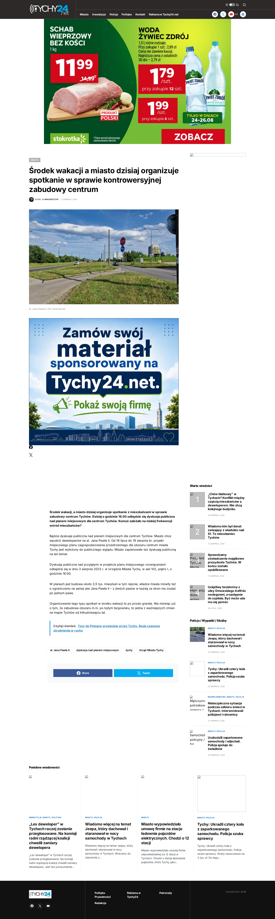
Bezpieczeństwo (217, 697)
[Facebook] (215, 14)
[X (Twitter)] (223, 14)
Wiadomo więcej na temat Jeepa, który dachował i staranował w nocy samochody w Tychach (226, 640)
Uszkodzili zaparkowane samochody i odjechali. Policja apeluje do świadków (225, 743)
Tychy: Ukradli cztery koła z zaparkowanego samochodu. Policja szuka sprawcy (226, 674)
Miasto (35, 160)
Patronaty (165, 892)
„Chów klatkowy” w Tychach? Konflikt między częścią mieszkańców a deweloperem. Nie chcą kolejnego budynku (226, 501)
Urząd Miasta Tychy (151, 650)
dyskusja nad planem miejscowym (97, 650)
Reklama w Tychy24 (134, 894)
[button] (232, 5)
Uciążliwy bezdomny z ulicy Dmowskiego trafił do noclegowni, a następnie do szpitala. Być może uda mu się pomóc (227, 594)
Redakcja (100, 903)
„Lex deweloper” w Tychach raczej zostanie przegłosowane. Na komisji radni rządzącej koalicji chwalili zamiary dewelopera (53, 836)
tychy (129, 650)
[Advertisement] (113, 471)
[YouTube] (48, 906)
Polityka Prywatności (103, 894)
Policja (221, 628)
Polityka (56, 817)
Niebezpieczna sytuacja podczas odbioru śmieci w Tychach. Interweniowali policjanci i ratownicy (226, 708)
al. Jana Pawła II (60, 650)
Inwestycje (35, 817)
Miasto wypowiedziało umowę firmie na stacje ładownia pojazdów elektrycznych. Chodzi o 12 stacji (165, 833)
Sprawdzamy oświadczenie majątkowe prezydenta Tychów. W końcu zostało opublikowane (226, 562)
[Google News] (243, 14)
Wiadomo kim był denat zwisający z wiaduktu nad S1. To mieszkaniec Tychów (226, 531)
